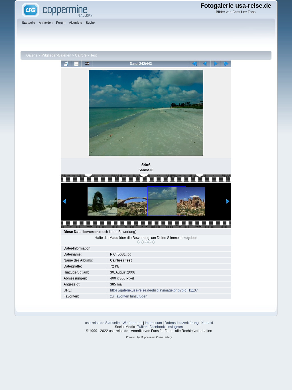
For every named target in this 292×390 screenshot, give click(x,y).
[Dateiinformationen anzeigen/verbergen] (76, 64)
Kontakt (207, 323)
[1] (139, 242)
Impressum (153, 323)
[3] (146, 242)
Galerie (32, 55)
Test (93, 55)
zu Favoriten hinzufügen (128, 296)
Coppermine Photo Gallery (156, 337)
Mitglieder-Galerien (56, 55)
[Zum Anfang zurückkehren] (194, 64)
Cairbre (81, 55)
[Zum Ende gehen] (226, 64)
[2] (142, 242)
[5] (153, 242)
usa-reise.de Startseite (102, 323)
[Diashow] (87, 64)
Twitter (142, 327)
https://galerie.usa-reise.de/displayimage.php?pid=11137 (154, 290)
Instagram (175, 327)
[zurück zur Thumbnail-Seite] (66, 64)
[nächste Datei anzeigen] (215, 64)
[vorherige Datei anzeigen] (205, 64)
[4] (150, 242)
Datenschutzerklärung (182, 323)
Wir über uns (132, 323)
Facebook (157, 327)
